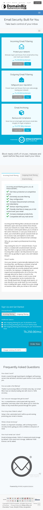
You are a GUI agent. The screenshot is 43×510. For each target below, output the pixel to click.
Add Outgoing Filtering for (20, 322)
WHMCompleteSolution (25, 486)
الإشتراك (29, 2)
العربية (8, 2)
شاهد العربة (37, 2)
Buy (27, 64)
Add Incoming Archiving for (20, 325)
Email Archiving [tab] (27, 179)
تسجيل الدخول (21, 2)
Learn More (18, 64)
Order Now (35, 344)
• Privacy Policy (14, 505)
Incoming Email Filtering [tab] (10, 175)
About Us (14, 2)
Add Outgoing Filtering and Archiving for (22, 328)
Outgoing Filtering (22, 314)
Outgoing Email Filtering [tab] (30, 175)
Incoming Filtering (8, 314)
